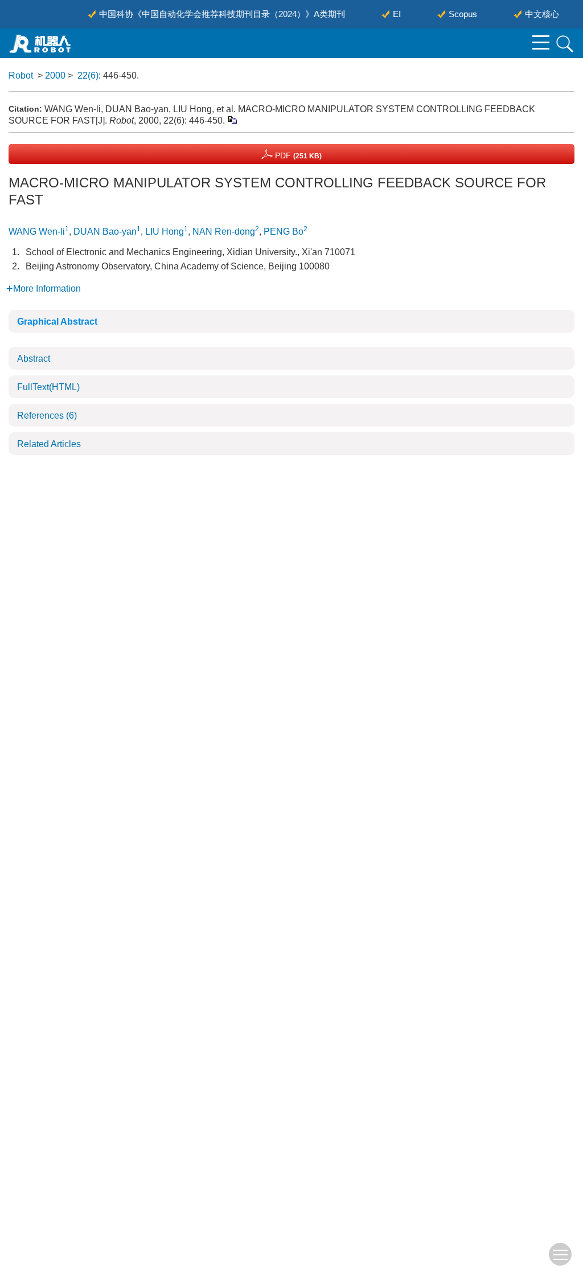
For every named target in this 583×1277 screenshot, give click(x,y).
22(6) (87, 75)
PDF (297, 155)
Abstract (33, 358)
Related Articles (49, 444)
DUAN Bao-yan (105, 231)
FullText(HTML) (48, 387)
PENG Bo (283, 231)
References (47, 415)
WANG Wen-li (37, 231)
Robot (21, 75)
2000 (55, 75)
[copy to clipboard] (232, 119)
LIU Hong (164, 231)
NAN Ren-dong (223, 231)
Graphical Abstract (57, 321)
